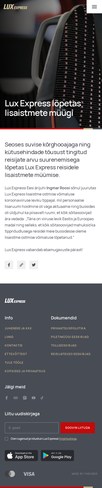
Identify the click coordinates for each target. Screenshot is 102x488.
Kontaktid (14, 345)
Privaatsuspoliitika (68, 328)
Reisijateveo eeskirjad (71, 354)
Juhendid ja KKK (18, 328)
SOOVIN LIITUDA (77, 428)
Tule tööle (14, 363)
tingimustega (68, 439)
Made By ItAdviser (84, 474)
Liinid (9, 337)
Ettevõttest (16, 354)
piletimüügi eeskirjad (70, 337)
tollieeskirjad (64, 345)
